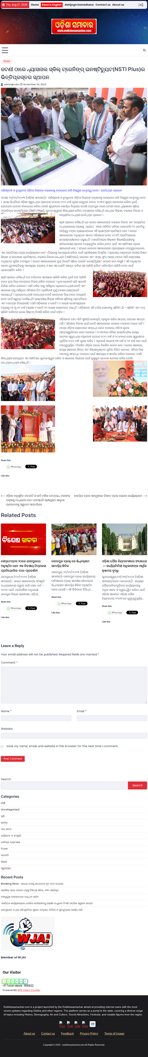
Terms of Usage (114, 1033)
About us (118, 5)
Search (6, 779)
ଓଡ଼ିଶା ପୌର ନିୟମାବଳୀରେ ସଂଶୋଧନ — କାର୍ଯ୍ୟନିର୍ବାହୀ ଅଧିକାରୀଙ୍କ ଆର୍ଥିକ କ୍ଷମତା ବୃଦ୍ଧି (124, 565)
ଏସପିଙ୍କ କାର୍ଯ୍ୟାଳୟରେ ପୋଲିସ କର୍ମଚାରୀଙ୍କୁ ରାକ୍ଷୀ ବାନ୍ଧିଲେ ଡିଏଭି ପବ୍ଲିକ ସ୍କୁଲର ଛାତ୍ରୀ (47, 903)
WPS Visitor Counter (28, 990)
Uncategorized (10, 809)
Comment (9, 662)
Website (7, 729)
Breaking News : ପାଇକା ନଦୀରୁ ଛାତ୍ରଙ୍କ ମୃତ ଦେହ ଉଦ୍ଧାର (32, 884)
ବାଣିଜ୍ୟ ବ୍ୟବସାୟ (10, 842)
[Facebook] (62, 1026)
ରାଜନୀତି (5, 855)
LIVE (3, 803)
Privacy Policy (89, 1033)
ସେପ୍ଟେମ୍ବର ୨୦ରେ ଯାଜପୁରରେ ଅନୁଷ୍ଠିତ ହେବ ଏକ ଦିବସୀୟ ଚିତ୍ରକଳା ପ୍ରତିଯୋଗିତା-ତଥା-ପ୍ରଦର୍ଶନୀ (23, 565)
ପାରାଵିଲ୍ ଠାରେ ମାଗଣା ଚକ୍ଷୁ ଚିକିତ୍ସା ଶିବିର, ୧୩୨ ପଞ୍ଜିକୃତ (30, 890)
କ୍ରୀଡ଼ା (4, 822)
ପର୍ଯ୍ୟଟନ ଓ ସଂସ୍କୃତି (11, 835)
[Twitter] (70, 1026)
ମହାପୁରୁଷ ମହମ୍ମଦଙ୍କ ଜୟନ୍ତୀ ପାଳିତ (20, 897)
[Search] (144, 50)
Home (35, 5)
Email (81, 711)
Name (6, 711)
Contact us (102, 5)
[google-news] (92, 1026)
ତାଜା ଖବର (6, 829)
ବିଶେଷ (6, 61)
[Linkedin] (77, 1026)
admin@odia (11, 84)
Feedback (67, 1033)
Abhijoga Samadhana (79, 5)
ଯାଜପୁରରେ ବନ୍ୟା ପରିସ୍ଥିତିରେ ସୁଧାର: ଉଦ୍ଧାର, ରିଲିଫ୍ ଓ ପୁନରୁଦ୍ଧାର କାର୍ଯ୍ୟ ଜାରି (42, 910)
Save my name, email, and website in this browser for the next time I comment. (62, 746)
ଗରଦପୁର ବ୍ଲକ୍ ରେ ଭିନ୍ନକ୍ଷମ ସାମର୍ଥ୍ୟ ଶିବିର (70, 563)
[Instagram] (85, 1026)
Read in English (52, 5)
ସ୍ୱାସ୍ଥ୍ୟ (6, 868)
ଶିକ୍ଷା (4, 861)
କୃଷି (3, 816)
